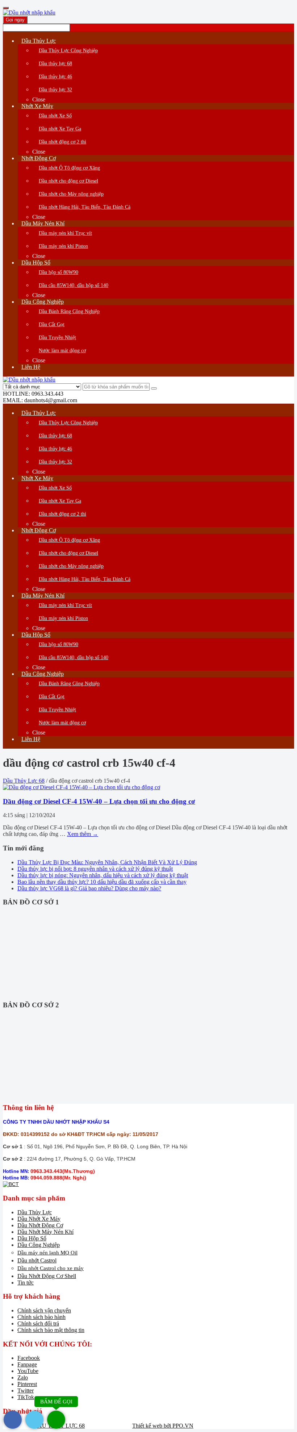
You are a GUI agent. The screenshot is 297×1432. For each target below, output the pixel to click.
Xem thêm (82, 834)
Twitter (25, 1390)
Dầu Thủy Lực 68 (24, 781)
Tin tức (25, 1282)
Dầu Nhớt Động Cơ (40, 1225)
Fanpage (27, 1364)
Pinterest (27, 1384)
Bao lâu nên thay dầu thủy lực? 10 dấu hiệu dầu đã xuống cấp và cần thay (102, 882)
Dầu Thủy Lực (34, 1212)
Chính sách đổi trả (38, 1323)
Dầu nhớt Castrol (37, 1260)
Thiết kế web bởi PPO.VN (162, 1426)
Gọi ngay (15, 19)
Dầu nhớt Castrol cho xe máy (50, 1268)
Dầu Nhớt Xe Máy (38, 1219)
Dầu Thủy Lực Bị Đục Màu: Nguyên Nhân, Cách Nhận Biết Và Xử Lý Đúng (107, 862)
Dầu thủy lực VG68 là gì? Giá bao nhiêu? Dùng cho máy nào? (89, 888)
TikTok (25, 1397)
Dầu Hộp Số (31, 1238)
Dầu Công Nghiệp (38, 1245)
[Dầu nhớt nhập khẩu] (29, 12)
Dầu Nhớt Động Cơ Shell (46, 1276)
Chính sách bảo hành (41, 1317)
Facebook (28, 1358)
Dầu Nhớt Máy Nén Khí (45, 1232)
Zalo (22, 1377)
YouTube (27, 1371)
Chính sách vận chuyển (44, 1310)
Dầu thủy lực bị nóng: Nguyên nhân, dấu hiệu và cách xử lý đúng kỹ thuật (102, 875)
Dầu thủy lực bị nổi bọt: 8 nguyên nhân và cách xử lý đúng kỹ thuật (95, 869)
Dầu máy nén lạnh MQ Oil (47, 1253)
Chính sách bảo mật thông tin (50, 1330)
